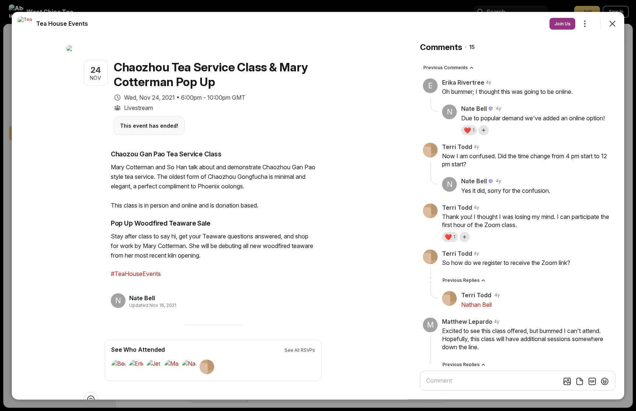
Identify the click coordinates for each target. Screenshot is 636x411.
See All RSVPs (300, 349)
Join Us (562, 23)
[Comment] (91, 398)
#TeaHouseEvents (136, 273)
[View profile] (25, 23)
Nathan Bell (476, 304)
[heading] (150, 298)
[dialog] (318, 205)
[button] (469, 130)
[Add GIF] (592, 381)
